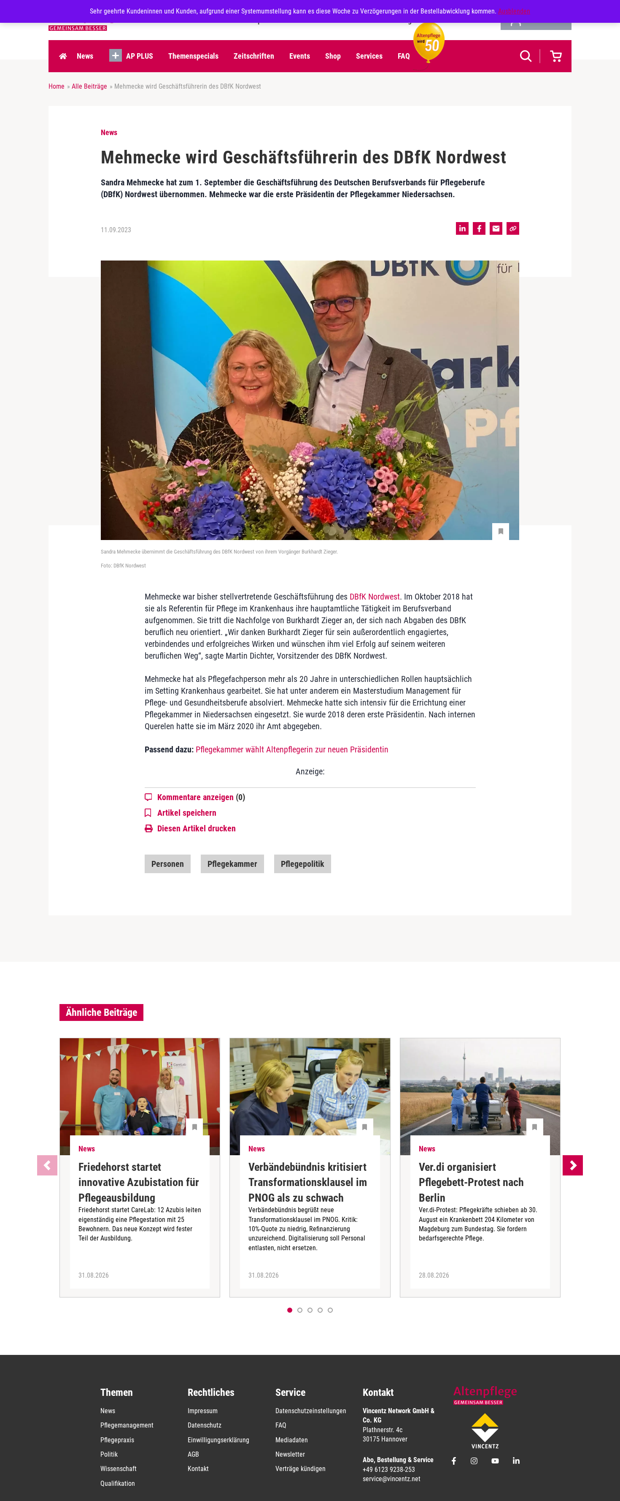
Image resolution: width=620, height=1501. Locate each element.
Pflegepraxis (117, 1440)
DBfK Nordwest (375, 597)
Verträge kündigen (300, 1469)
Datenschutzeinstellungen (310, 1411)
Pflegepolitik (302, 864)
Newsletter (290, 1454)
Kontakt (198, 1469)
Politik (109, 1454)
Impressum (203, 1411)
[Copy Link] (513, 228)
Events (299, 56)
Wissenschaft (118, 1469)
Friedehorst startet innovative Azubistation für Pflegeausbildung (138, 1182)
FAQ (404, 56)
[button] (299, 1310)
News (85, 56)
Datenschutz (204, 1425)
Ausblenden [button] (514, 11)
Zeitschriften (254, 56)
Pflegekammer (232, 864)
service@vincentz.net (392, 1479)
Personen (167, 864)
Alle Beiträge (89, 86)
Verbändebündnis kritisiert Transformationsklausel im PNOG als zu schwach (307, 1182)
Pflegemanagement (127, 1425)
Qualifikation (117, 1483)
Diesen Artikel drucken (196, 828)
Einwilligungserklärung (218, 1440)
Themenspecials (193, 56)
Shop (333, 56)
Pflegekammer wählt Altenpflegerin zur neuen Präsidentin (292, 749)
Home (62, 56)
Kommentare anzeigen (201, 797)
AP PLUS (139, 56)
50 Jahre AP (426, 56)
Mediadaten (291, 1440)
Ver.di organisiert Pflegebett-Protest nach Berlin (471, 1182)
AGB (193, 1454)
